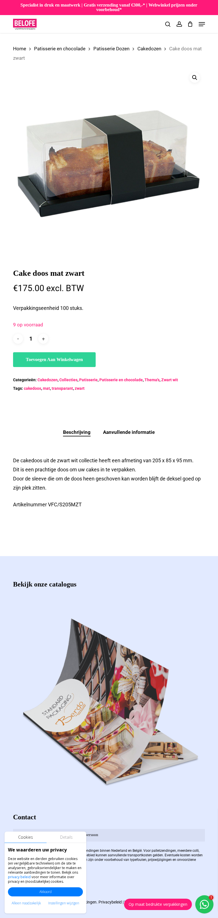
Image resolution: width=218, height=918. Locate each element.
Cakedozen (149, 48)
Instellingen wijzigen (63, 903)
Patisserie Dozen (111, 48)
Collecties (68, 380)
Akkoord (45, 891)
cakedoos (32, 388)
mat (46, 388)
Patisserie (88, 380)
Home (19, 48)
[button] (202, 24)
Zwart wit (169, 380)
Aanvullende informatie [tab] (129, 432)
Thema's (152, 380)
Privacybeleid (110, 902)
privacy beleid (19, 877)
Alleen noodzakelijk (26, 903)
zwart (80, 388)
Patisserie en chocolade (59, 48)
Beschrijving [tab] (77, 432)
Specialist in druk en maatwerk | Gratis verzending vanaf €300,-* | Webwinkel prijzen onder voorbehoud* (108, 7)
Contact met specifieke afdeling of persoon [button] (61, 835)
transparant (62, 388)
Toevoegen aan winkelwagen (54, 359)
